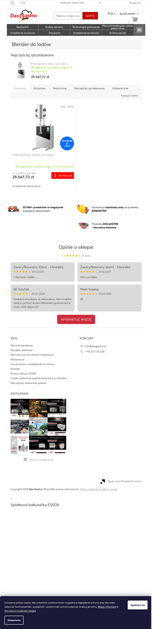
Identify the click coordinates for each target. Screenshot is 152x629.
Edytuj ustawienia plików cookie (98, 489)
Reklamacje (17, 359)
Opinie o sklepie (76, 247)
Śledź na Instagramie (41, 459)
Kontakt (15, 368)
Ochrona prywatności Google (20, 610)
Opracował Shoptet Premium (125, 481)
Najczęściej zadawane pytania (28, 382)
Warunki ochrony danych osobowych (32, 354)
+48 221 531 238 (95, 351)
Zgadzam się (137, 605)
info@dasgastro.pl (95, 346)
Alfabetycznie (120, 88)
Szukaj (90, 15)
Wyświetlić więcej (76, 319)
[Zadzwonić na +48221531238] (16, 2)
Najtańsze (39, 88)
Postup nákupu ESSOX (23, 373)
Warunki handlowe (72, 2)
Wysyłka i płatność (22, 350)
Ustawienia (14, 620)
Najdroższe (60, 88)
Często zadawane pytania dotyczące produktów (39, 378)
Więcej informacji (107, 606)
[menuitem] (23, 27)
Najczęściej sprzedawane (89, 88)
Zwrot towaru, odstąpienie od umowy (33, 364)
